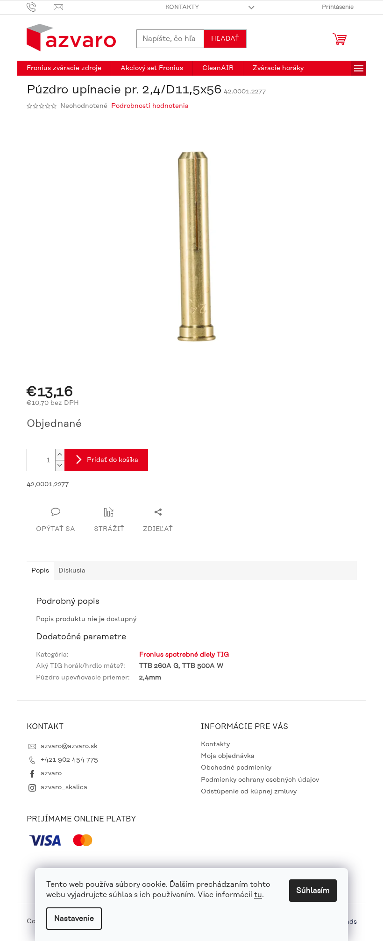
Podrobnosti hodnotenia (150, 106)
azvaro (51, 773)
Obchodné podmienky (236, 767)
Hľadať (225, 38)
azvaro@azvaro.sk (69, 746)
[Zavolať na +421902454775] (40, 7)
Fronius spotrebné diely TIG (184, 654)
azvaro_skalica (64, 787)
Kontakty (182, 7)
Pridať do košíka (112, 460)
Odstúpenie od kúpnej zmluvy (249, 791)
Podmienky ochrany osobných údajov (260, 780)
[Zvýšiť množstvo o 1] (59, 454)
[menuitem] (64, 68)
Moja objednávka (228, 756)
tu (258, 895)
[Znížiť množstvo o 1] (59, 465)
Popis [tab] (40, 570)
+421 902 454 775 (69, 760)
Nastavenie (74, 918)
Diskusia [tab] (71, 570)
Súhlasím (313, 890)
